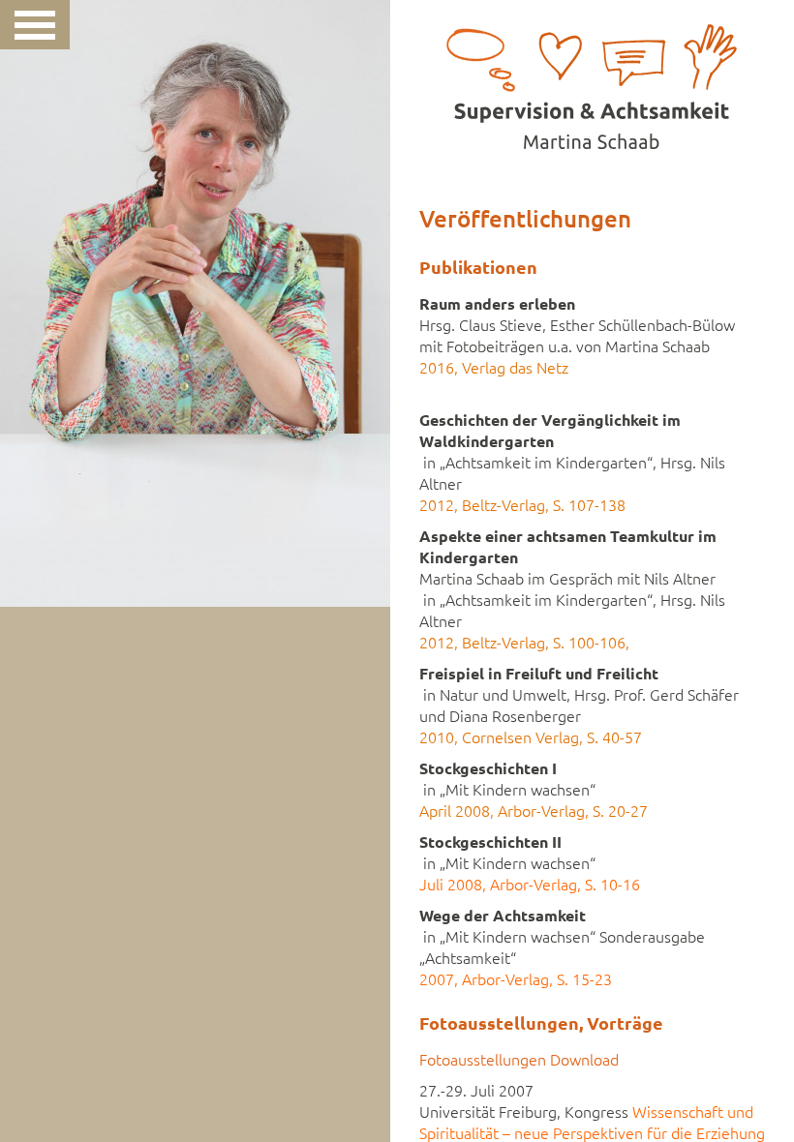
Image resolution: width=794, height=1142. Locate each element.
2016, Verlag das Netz (493, 367)
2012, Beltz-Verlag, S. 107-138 (522, 505)
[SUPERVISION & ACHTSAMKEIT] (592, 74)
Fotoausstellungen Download (519, 1059)
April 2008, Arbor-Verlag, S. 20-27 (533, 811)
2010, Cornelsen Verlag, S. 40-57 (530, 737)
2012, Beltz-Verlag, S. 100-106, (524, 642)
